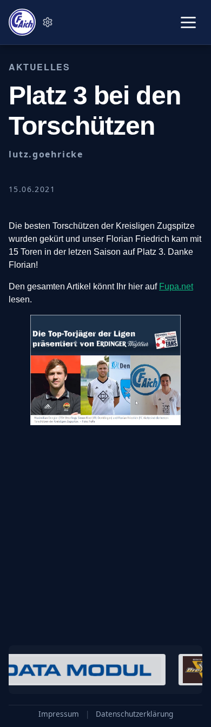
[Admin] (47, 22)
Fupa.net (176, 286)
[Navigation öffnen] (188, 22)
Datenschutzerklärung (134, 714)
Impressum (58, 714)
